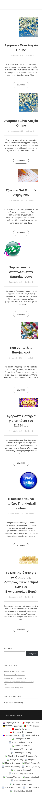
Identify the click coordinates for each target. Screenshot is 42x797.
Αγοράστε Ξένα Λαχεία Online (14, 671)
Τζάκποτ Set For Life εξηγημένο (15, 678)
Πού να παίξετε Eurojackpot (13, 687)
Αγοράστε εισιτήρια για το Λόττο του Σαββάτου (21, 420)
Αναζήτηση (8, 648)
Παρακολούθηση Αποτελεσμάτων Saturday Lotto (21, 271)
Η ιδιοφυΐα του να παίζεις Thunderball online (21, 503)
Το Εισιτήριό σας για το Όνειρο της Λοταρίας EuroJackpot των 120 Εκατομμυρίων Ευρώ (21, 582)
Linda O (31, 55)
